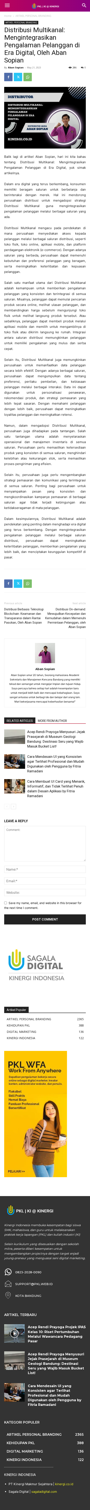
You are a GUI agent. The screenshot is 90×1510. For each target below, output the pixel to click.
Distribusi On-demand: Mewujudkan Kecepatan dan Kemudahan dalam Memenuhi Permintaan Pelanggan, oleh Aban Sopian (65, 618)
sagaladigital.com (44, 1492)
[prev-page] (6, 806)
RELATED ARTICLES (20, 720)
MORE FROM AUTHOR (52, 720)
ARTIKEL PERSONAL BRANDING (33, 16)
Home (8, 16)
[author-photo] (45, 663)
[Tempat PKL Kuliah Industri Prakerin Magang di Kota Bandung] (45, 5)
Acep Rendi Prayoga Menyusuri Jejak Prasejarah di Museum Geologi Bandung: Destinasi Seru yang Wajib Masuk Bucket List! (56, 1363)
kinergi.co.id (64, 1484)
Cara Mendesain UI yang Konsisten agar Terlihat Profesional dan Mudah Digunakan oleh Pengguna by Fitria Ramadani (54, 1395)
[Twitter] (18, 77)
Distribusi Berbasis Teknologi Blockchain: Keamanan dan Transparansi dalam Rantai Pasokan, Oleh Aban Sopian (24, 615)
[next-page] (13, 806)
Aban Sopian (16, 67)
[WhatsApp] (27, 77)
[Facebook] (8, 77)
